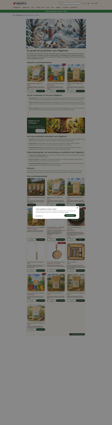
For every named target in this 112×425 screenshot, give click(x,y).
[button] (39, 216)
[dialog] (56, 212)
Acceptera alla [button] (70, 215)
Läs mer (66, 212)
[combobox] (77, 207)
